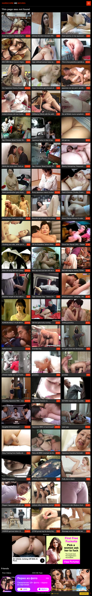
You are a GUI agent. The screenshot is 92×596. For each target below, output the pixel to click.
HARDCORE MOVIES (13, 3)
